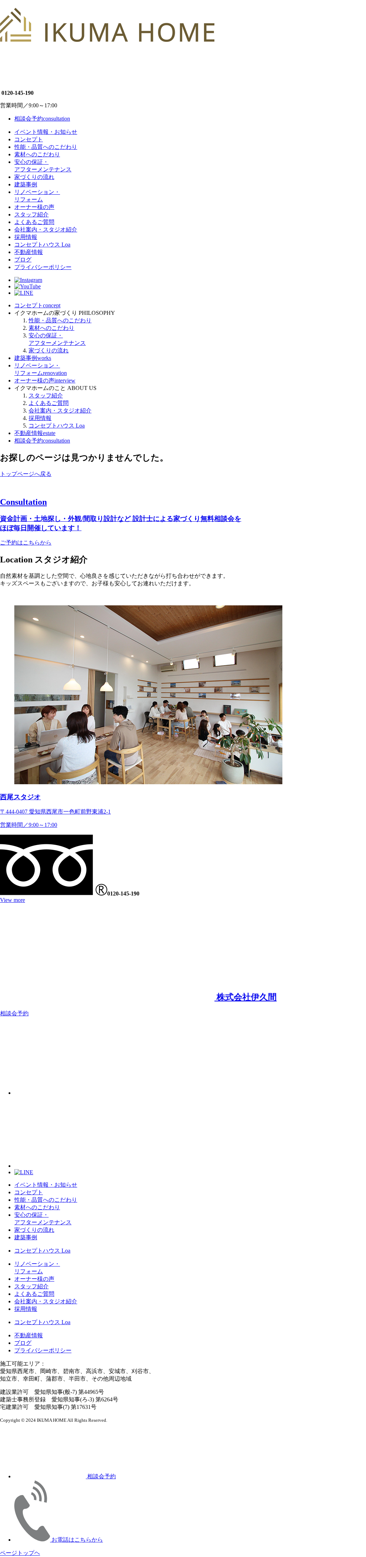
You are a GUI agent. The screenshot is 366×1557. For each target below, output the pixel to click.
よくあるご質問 (34, 222)
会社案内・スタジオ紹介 (45, 229)
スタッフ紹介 (31, 214)
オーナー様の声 (34, 207)
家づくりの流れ (34, 177)
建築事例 (25, 184)
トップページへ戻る (25, 474)
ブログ (22, 260)
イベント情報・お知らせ (45, 132)
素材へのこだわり (37, 154)
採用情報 (25, 237)
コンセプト (28, 139)
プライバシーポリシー (42, 267)
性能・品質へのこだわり (45, 147)
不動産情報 (28, 252)
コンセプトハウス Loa (42, 244)
